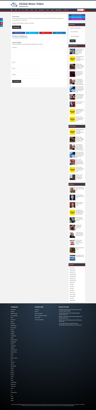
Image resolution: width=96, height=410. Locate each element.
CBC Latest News (14, 315)
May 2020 (72, 288)
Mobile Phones (14, 351)
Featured (12, 331)
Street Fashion (13, 382)
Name (14, 62)
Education (13, 323)
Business (12, 311)
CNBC (12, 317)
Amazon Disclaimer (39, 313)
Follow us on (77, 15)
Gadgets (12, 333)
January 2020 (72, 296)
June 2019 (72, 298)
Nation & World (14, 358)
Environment (41, 9)
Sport (12, 378)
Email (13, 68)
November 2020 (73, 276)
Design (12, 321)
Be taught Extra (17, 27)
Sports (52, 9)
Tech (36, 9)
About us (36, 311)
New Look (13, 362)
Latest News (15, 16)
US (19, 9)
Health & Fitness (14, 339)
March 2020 (72, 292)
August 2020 (72, 282)
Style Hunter (13, 384)
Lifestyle (12, 347)
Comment (14, 47)
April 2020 (72, 290)
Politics (26, 9)
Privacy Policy (37, 317)
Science (47, 9)
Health (12, 337)
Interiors (12, 343)
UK (22, 9)
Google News (13, 335)
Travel (12, 388)
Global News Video (31, 3)
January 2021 (72, 272)
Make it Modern (14, 349)
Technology (13, 386)
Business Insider (14, 313)
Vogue (12, 398)
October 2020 (72, 278)
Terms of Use (66, 405)
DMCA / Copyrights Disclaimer (41, 315)
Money (31, 9)
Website (14, 74)
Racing (12, 370)
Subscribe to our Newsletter (75, 28)
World (15, 9)
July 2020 (72, 284)
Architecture (13, 309)
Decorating (13, 319)
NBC (11, 360)
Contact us (65, 9)
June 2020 (72, 286)
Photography (13, 366)
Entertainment (58, 9)
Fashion (12, 329)
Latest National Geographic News (21, 37)
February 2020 (72, 294)
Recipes (12, 372)
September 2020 (73, 280)
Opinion (12, 364)
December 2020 (73, 274)
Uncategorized (14, 392)
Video (12, 396)
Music (12, 356)
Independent (13, 341)
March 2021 (72, 268)
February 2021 (72, 270)
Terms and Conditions (39, 319)
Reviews (12, 374)
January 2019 (72, 300)
